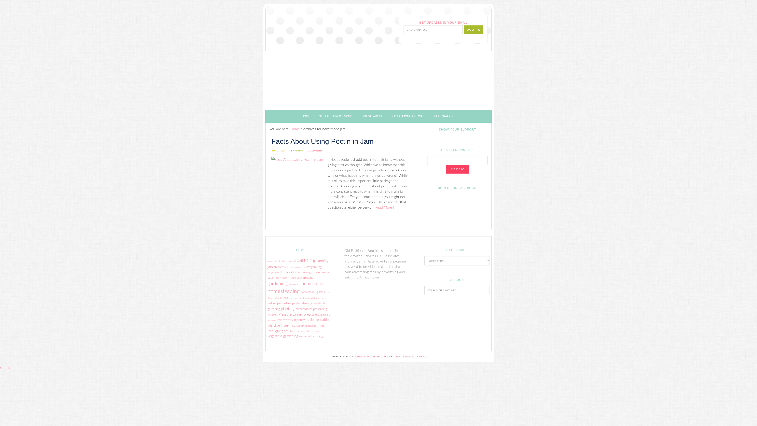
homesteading (284, 291)
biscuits (277, 261)
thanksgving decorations (300, 331)
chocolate (289, 267)
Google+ (6, 368)
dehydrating (314, 267)
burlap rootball (289, 261)
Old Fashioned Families (314, 24)
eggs (276, 278)
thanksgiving (284, 325)
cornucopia (300, 267)
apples (270, 261)
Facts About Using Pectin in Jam (322, 141)
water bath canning (311, 336)
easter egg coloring (309, 272)
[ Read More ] (383, 207)
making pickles (291, 303)
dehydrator (288, 272)
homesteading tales (313, 292)
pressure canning (317, 314)
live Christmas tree (289, 298)
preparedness (304, 309)
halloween (294, 284)
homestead (312, 283)
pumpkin (271, 320)
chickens (279, 267)
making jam (275, 303)
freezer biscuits (295, 278)
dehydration (273, 273)
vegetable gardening (283, 336)
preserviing (320, 309)
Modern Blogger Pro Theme (372, 356)
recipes (280, 320)
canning (306, 260)
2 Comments (315, 150)
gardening (277, 283)
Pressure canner (291, 314)
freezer (283, 278)
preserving (273, 315)
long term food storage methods (314, 298)
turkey (316, 331)
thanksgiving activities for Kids (310, 326)
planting (288, 309)
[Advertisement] (378, 80)
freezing (308, 277)
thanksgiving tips (278, 331)
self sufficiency (295, 320)
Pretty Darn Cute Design (411, 356)
